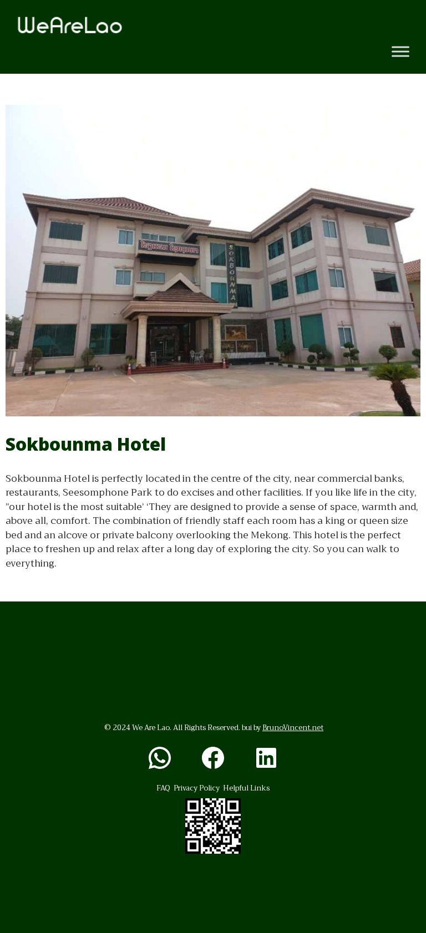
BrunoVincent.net (292, 727)
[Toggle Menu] (400, 52)
